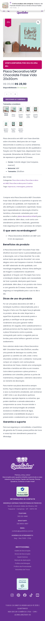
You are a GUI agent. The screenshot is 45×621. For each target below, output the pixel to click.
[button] (9, 11)
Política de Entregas (22, 563)
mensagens (20, 187)
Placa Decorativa (18, 180)
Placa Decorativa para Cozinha (21, 183)
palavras (29, 187)
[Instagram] (12, 595)
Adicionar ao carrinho (15, 99)
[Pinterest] (18, 595)
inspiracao (12, 187)
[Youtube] (37, 595)
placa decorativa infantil (27, 216)
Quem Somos (22, 557)
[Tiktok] (31, 595)
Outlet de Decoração (22, 551)
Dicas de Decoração (22, 554)
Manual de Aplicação (23, 560)
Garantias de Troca (22, 570)
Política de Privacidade (22, 566)
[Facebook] (25, 595)
